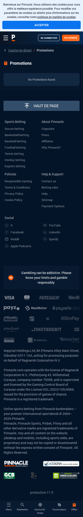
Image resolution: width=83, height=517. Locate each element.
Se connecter (49, 38)
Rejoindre (70, 37)
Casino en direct (20, 50)
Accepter (42, 25)
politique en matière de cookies (56, 17)
